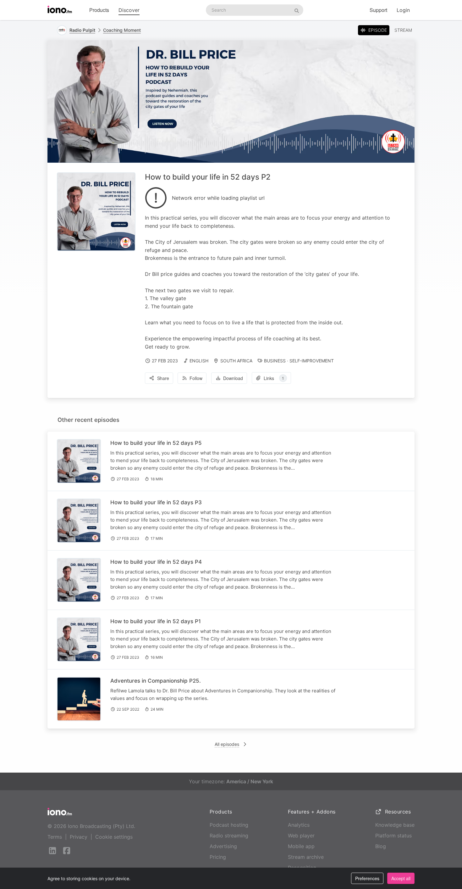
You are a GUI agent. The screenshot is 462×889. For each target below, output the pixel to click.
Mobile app (301, 846)
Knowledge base (395, 825)
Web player (301, 835)
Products (99, 10)
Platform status (393, 835)
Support (378, 10)
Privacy (78, 837)
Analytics (299, 825)
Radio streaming (229, 835)
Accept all (400, 878)
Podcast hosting (229, 825)
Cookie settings (114, 837)
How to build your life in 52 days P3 (156, 502)
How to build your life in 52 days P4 (156, 562)
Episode (377, 30)
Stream (403, 30)
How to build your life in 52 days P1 (155, 621)
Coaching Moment (122, 30)
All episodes (227, 744)
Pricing (218, 857)
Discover (129, 10)
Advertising (223, 846)
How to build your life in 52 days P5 (156, 443)
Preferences (367, 878)
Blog (380, 846)
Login (403, 10)
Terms (54, 837)
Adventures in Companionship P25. (155, 681)
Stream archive (306, 857)
